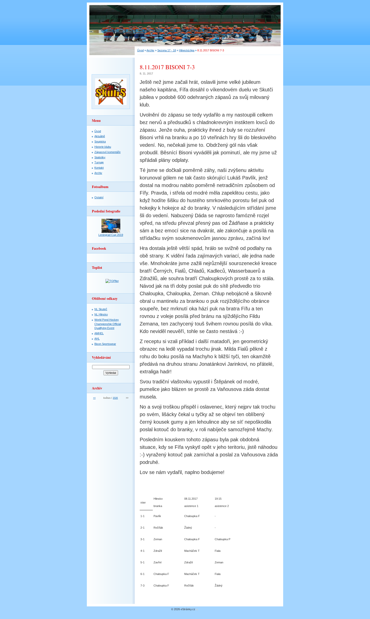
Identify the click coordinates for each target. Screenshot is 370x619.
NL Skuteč (100, 309)
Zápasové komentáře (107, 152)
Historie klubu (102, 146)
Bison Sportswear (105, 343)
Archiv (150, 50)
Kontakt (99, 167)
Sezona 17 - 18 (166, 50)
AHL (97, 338)
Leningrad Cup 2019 (110, 234)
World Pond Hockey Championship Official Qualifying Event (107, 324)
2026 (115, 398)
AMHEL (99, 333)
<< (94, 398)
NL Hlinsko (101, 314)
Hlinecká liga (186, 50)
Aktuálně (99, 136)
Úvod (140, 50)
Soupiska (100, 141)
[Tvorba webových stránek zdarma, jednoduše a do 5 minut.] (197, 609)
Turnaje (99, 162)
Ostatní (98, 197)
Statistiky (99, 157)
